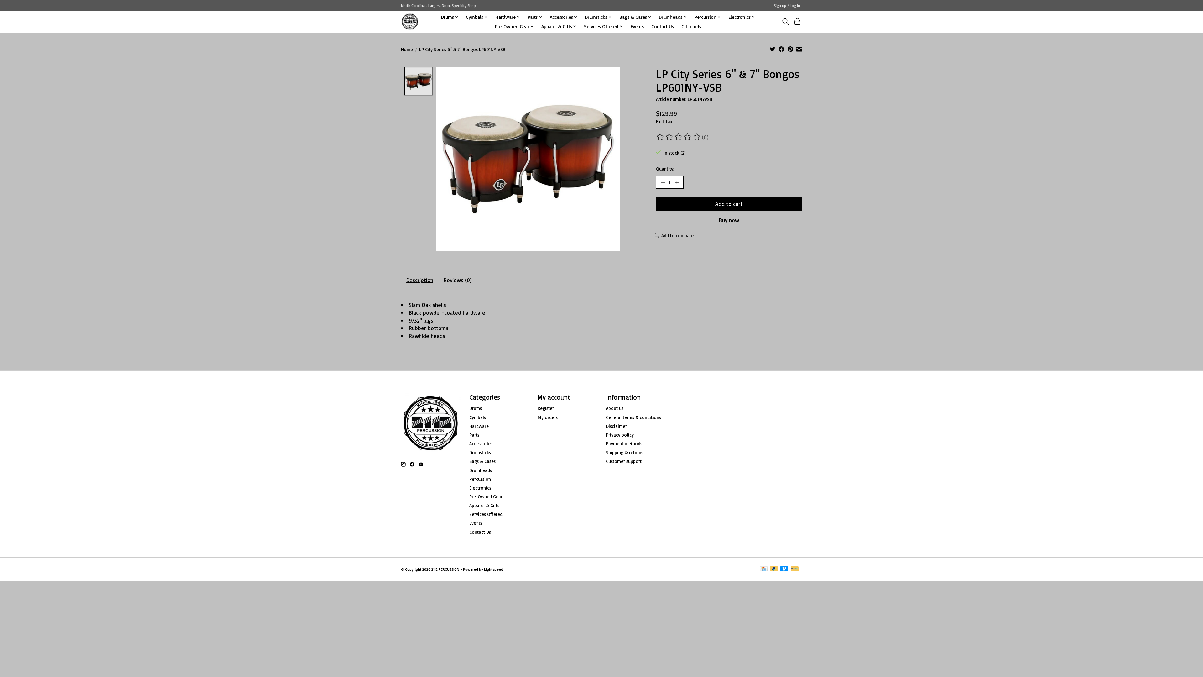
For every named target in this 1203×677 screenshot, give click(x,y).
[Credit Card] (764, 569)
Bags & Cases (482, 461)
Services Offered (486, 514)
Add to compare (677, 236)
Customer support (624, 461)
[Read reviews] (679, 137)
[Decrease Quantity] (663, 182)
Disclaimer (616, 426)
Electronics (480, 488)
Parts (474, 435)
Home (407, 49)
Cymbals (477, 417)
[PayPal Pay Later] (774, 569)
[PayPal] (795, 569)
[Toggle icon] (785, 21)
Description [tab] (419, 279)
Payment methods (624, 444)
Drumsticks (480, 452)
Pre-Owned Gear (486, 497)
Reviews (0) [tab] (458, 279)
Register (546, 408)
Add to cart (728, 203)
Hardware (479, 426)
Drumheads (480, 470)
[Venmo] (784, 569)
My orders (548, 417)
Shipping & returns (624, 452)
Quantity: (665, 169)
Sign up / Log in (787, 5)
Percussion (480, 479)
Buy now (729, 220)
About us (614, 408)
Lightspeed (493, 569)
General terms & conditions (633, 417)
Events (637, 26)
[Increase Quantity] (676, 182)
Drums (475, 408)
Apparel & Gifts (484, 505)
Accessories (480, 444)
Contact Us (662, 26)
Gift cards (691, 26)
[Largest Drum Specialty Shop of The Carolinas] (410, 21)
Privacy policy (620, 435)
